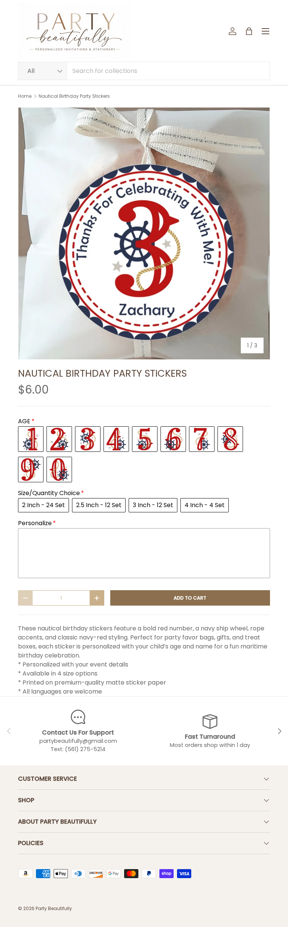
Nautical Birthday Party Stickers (74, 96)
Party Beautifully (54, 908)
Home (25, 96)
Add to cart (190, 598)
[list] (144, 233)
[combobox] (144, 71)
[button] (249, 31)
